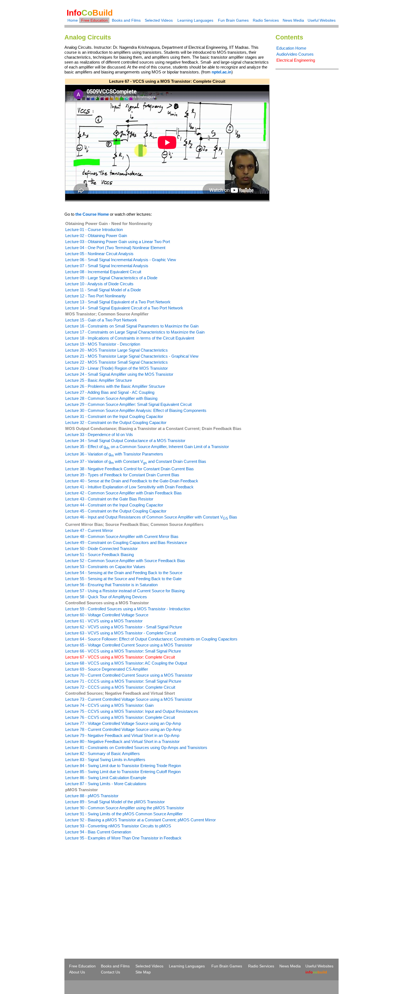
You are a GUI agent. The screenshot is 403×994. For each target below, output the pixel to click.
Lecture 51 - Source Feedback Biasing (99, 554)
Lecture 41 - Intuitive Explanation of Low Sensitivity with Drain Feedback (129, 487)
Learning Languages (195, 20)
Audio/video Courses (295, 54)
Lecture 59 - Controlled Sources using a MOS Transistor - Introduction (127, 608)
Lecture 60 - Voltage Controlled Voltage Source (106, 615)
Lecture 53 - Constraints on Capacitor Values (105, 566)
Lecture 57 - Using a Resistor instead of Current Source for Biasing (125, 590)
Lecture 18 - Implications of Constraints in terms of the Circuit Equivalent (129, 338)
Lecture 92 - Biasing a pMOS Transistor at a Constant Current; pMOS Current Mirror (140, 820)
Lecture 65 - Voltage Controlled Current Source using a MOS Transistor (128, 645)
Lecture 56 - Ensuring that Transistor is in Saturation (111, 584)
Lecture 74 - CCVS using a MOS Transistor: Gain (109, 705)
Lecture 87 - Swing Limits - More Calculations (105, 783)
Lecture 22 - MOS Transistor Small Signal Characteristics (116, 362)
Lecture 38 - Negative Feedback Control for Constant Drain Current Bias (129, 468)
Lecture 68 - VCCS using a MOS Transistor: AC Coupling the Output (126, 663)
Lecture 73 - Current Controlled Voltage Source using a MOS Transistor (128, 699)
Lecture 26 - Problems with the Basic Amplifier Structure (115, 386)
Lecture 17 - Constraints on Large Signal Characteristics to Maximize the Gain (135, 332)
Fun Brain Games (233, 20)
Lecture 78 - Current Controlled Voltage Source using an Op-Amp (123, 729)
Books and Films (126, 20)
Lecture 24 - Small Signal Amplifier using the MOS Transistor (119, 374)
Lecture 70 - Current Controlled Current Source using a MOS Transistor (128, 675)
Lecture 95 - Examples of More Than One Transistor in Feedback (123, 838)
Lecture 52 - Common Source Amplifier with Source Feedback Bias (125, 560)
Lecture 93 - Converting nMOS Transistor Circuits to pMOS (118, 826)
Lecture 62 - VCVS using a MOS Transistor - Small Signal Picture (123, 627)
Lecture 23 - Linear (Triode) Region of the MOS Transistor (116, 368)
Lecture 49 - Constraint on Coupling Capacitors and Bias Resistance (126, 542)
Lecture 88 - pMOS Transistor (91, 795)
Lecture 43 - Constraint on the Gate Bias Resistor (109, 499)
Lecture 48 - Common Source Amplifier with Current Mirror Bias (121, 536)
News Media (293, 20)
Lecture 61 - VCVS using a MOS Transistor (104, 621)
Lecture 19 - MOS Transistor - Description (102, 344)
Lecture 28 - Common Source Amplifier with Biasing (111, 398)
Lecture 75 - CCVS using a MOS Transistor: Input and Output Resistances (131, 711)
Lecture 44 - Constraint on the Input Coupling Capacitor (114, 505)
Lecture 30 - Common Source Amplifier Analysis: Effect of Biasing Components (135, 410)
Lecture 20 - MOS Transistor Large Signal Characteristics (116, 350)
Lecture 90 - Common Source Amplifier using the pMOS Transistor (124, 807)
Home (72, 20)
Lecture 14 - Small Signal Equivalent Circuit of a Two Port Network (124, 308)
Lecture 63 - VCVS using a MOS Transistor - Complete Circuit (120, 633)
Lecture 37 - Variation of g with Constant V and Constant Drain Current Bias (135, 461)
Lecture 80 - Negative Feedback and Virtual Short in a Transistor (122, 741)
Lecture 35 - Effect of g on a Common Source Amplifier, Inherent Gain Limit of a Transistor (147, 446)
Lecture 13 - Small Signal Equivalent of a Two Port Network (118, 302)
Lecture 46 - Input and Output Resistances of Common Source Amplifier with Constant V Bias (151, 517)
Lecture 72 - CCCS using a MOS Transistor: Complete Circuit (120, 687)
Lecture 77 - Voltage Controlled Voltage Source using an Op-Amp (123, 723)
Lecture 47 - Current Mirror (89, 530)
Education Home (291, 48)
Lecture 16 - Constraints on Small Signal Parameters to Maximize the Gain (131, 326)
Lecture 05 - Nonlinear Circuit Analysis (99, 253)
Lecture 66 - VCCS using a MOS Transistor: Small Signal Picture (123, 651)
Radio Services (266, 20)
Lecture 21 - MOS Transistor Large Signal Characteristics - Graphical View (131, 356)
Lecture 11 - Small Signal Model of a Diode (103, 289)
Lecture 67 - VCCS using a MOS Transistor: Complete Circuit (120, 657)
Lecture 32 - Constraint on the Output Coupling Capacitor (115, 422)
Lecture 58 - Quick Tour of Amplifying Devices (106, 596)
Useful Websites (322, 20)
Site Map (143, 972)
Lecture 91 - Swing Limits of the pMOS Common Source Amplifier (124, 813)
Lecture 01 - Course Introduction (94, 229)
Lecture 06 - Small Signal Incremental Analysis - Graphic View (120, 259)
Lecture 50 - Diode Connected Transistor (101, 548)
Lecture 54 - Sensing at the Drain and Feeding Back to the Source (123, 572)
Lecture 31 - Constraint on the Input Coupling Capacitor (114, 416)
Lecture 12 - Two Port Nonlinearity (95, 296)
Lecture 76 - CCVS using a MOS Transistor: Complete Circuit (120, 717)
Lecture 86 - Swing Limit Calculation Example (105, 777)
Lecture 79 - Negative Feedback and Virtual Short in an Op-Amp (122, 735)
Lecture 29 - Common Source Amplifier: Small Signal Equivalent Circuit (128, 404)
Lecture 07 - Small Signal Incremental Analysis (106, 265)
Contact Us (110, 972)
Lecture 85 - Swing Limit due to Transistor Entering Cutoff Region (123, 771)
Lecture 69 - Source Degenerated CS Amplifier (106, 669)
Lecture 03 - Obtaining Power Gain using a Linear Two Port (117, 241)
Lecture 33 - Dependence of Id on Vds (99, 434)
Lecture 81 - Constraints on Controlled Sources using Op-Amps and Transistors (136, 747)
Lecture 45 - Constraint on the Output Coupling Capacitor (115, 511)
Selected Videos (159, 20)
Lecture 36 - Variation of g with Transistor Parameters (114, 454)
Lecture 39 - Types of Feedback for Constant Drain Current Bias (122, 474)
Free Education (94, 20)
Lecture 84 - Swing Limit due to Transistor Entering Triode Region (123, 765)
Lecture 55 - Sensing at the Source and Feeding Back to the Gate (123, 578)
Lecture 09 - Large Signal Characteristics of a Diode (111, 277)
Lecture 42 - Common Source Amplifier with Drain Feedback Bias (123, 493)
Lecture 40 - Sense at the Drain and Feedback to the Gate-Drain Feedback (131, 481)
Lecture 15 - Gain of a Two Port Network (101, 320)
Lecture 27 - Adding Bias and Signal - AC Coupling (109, 392)
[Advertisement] (110, 889)
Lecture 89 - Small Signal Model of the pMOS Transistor (115, 801)
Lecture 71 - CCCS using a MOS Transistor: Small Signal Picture (123, 681)
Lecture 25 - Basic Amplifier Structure (98, 380)
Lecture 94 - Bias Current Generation (98, 832)
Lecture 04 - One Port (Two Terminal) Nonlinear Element (115, 247)
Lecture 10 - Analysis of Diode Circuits (99, 283)
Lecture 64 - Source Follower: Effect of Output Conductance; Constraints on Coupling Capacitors (151, 639)
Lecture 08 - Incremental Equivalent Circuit (103, 271)
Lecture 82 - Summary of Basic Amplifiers (102, 753)
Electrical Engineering (295, 60)
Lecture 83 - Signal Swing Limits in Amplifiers (105, 759)
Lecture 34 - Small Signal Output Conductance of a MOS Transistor (125, 440)
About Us (77, 972)
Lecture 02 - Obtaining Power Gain (96, 235)
